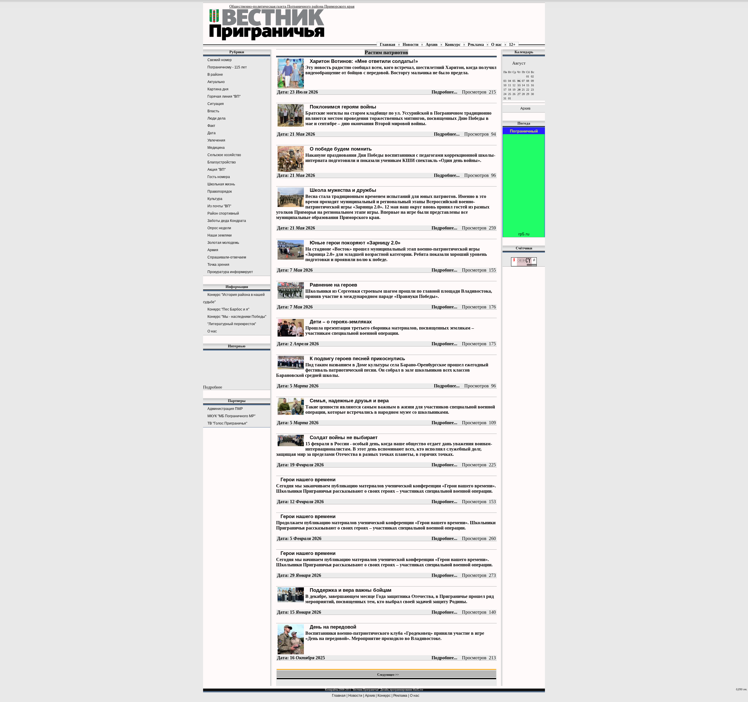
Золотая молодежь (223, 243)
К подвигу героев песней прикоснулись (357, 358)
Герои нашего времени (307, 479)
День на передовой (333, 627)
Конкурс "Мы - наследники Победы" (236, 317)
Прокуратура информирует (230, 272)
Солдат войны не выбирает (344, 437)
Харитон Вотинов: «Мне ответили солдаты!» (364, 61)
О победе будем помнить (341, 149)
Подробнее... (444, 91)
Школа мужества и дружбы (343, 190)
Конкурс (452, 44)
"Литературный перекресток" (231, 324)
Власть (213, 111)
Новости (410, 44)
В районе (215, 75)
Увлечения (216, 140)
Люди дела (216, 118)
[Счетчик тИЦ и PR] (524, 265)
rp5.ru (523, 234)
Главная (387, 44)
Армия (212, 250)
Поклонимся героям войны (343, 107)
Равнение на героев (333, 285)
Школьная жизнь (221, 184)
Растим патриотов (386, 52)
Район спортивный (223, 213)
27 (518, 94)
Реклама (476, 44)
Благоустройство (221, 162)
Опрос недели (219, 228)
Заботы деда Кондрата (226, 221)
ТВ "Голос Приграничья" (227, 423)
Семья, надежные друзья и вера (349, 400)
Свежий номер (219, 60)
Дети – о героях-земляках (341, 322)
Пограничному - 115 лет (227, 67)
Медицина (216, 148)
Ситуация (215, 104)
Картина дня (217, 89)
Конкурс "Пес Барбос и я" (228, 309)
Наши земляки (219, 235)
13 (518, 85)
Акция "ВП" (216, 170)
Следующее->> (388, 674)
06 (518, 80)
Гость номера (218, 177)
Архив (432, 44)
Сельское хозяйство (224, 155)
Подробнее (212, 387)
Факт (211, 126)
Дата (211, 133)
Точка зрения (218, 265)
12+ (512, 44)
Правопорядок (219, 191)
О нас (496, 44)
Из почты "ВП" (219, 206)
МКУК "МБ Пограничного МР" (231, 416)
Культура (214, 199)
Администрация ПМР (225, 409)
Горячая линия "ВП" (223, 96)
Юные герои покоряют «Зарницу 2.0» (355, 243)
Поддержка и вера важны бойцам (351, 590)
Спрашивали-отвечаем (226, 257)
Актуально (216, 82)
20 (518, 89)
